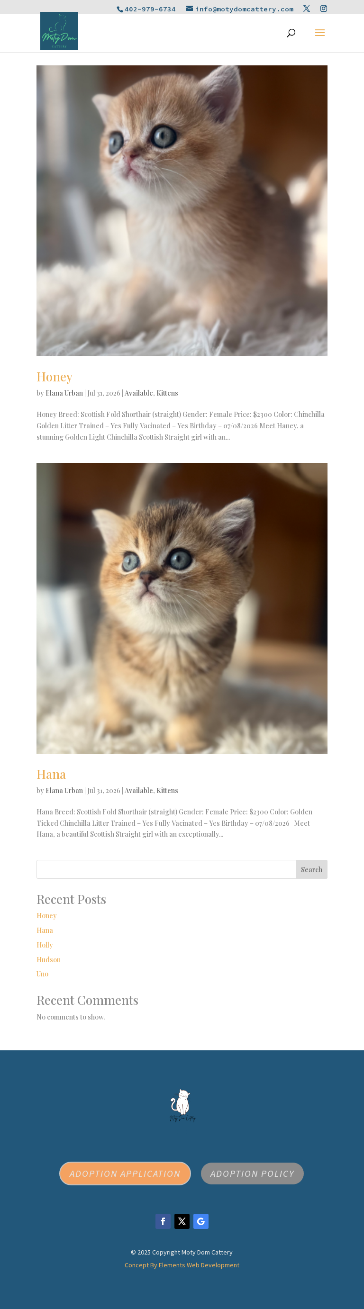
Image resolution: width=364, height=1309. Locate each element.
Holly (44, 944)
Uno (42, 973)
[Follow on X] (182, 1221)
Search (311, 869)
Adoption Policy (252, 1173)
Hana (51, 774)
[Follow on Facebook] (163, 1221)
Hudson (48, 959)
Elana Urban (64, 392)
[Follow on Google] (201, 1221)
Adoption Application (125, 1173)
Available (139, 392)
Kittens (167, 392)
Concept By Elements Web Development (182, 1265)
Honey (54, 376)
